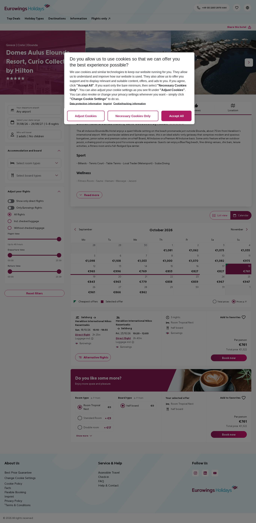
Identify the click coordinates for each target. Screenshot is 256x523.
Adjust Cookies (86, 116)
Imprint (107, 103)
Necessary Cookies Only (132, 116)
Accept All (176, 116)
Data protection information (86, 103)
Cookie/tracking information (129, 103)
